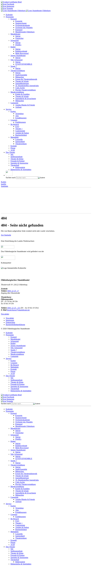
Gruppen (14, 120)
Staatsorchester (21, 23)
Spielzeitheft (20, 142)
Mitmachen (19, 77)
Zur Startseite (6, 235)
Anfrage (18, 107)
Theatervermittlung (18, 71)
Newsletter (5, 314)
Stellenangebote (17, 157)
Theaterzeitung (21, 144)
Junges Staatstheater (18, 56)
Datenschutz (10, 322)
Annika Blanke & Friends (25, 105)
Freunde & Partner (18, 161)
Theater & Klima (17, 159)
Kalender (9, 15)
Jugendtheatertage (22, 83)
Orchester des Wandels (24, 28)
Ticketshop (19, 114)
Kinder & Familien (22, 94)
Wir (12, 154)
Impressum (10, 320)
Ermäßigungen (20, 118)
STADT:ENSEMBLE (23, 64)
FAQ (17, 126)
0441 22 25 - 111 (13, 308)
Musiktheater (15, 34)
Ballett (13, 47)
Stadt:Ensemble (21, 75)
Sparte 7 (14, 66)
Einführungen (20, 122)
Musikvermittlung (17, 92)
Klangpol (18, 30)
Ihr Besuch (15, 124)
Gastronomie (20, 131)
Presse (13, 148)
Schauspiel (15, 40)
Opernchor (19, 38)
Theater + (19, 129)
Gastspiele (14, 103)
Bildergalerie (20, 167)
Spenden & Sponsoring (19, 163)
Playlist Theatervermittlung (25, 90)
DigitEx (18, 45)
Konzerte (18, 21)
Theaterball (15, 165)
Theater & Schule (22, 81)
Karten (13, 111)
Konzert (14, 19)
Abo (17, 116)
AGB (13, 150)
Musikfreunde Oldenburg (24, 32)
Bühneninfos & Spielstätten (21, 170)
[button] (9, 173)
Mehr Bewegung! (22, 53)
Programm (10, 17)
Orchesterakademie (22, 25)
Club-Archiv (20, 88)
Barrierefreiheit (21, 135)
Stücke (17, 36)
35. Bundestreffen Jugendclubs (27, 86)
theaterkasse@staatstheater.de (18, 310)
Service (8, 109)
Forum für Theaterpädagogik (26, 79)
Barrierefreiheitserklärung (15, 325)
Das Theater (10, 152)
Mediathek (15, 137)
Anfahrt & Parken (22, 133)
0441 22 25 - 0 (12, 291)
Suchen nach (10, 178)
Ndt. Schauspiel (17, 60)
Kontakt (14, 146)
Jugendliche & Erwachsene (25, 99)
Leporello (19, 139)
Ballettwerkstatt (21, 51)
